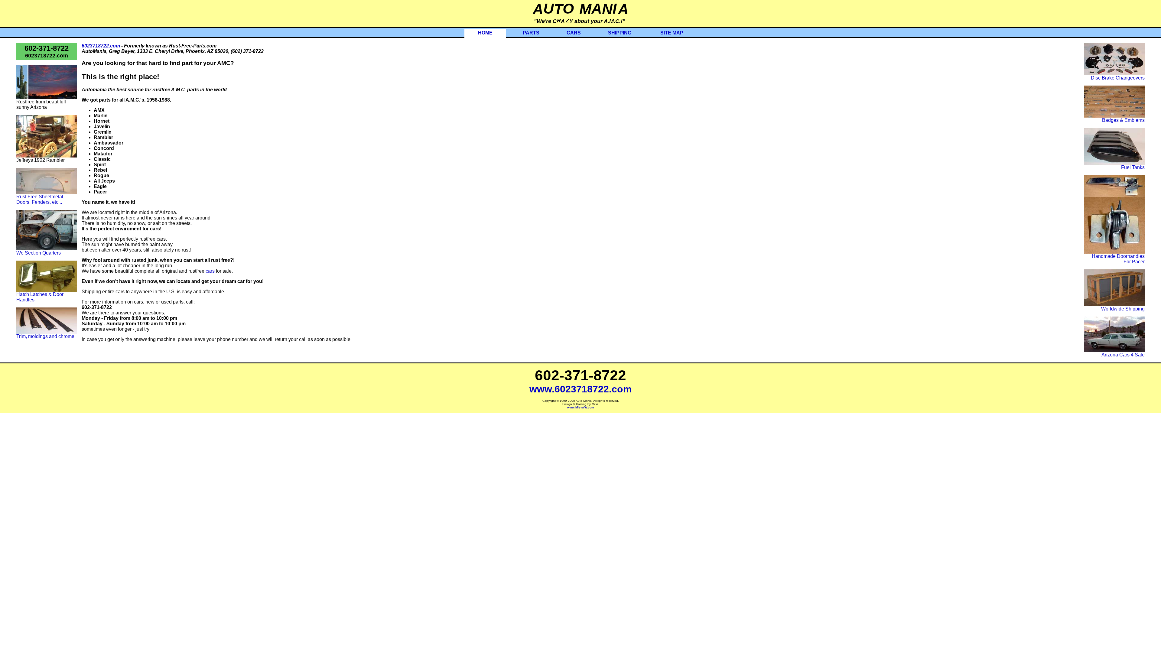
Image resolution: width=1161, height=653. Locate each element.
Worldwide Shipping (1123, 308)
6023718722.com (46, 56)
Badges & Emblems (1123, 120)
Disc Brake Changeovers (1118, 77)
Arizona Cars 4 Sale (1123, 354)
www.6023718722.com (580, 389)
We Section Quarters (38, 252)
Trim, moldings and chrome (45, 336)
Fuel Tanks (1133, 167)
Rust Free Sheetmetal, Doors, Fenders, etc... (40, 199)
